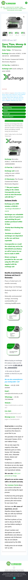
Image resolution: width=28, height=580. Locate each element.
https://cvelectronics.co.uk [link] (13, 413)
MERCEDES (17, 7)
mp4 (17, 100)
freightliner (8, 100)
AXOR (13, 94)
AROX (7, 94)
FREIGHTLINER (10, 97)
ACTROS (19, 93)
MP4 (20, 97)
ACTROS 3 (23, 93)
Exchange (4, 97)
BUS (16, 94)
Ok (14, 578)
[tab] (14, 104)
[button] (24, 17)
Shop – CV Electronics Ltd (8, 7)
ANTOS (3, 94)
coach (13, 99)
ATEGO (21, 7)
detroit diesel (18, 99)
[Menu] (26, 3)
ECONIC (14, 96)
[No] (26, 575)
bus (11, 99)
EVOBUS (20, 96)
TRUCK (3, 99)
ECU (17, 96)
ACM (16, 93)
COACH (19, 94)
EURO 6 (3, 100)
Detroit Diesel (9, 96)
